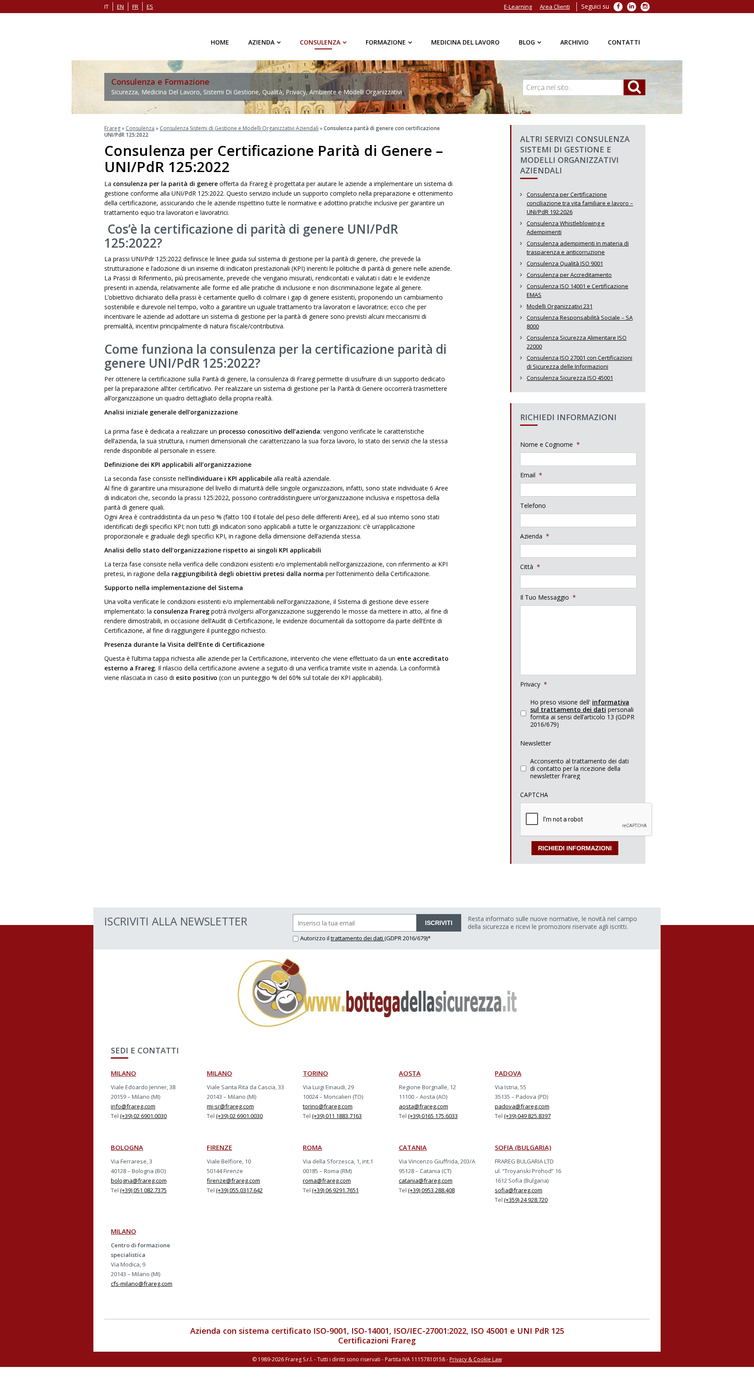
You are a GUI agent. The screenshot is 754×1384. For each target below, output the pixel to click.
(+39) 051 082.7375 (143, 1195)
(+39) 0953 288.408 (431, 1195)
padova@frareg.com (522, 1111)
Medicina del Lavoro (465, 42)
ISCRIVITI (438, 928)
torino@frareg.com (328, 1111)
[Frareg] (124, 39)
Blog (527, 42)
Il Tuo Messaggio (548, 603)
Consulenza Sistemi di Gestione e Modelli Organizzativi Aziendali (239, 133)
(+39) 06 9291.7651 (335, 1195)
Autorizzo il (315, 943)
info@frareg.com (133, 1111)
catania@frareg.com (425, 1186)
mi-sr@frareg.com (230, 1111)
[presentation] (586, 825)
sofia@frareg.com (518, 1195)
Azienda (261, 42)
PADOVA (508, 1078)
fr (135, 6)
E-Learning (518, 6)
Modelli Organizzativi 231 (560, 311)
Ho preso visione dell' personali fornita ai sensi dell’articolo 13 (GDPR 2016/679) (582, 718)
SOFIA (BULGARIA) (523, 1152)
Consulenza (320, 42)
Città (530, 572)
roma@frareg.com (327, 1186)
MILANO (123, 1078)
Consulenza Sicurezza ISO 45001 (570, 383)
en (120, 6)
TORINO (315, 1078)
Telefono (533, 511)
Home (220, 42)
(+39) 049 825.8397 (527, 1121)
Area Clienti (555, 6)
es (150, 6)
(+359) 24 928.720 (526, 1205)
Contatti (624, 42)
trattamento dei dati (357, 943)
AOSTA (410, 1078)
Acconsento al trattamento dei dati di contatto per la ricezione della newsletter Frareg (579, 774)
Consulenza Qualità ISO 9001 (565, 269)
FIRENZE (219, 1152)
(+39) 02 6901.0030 (143, 1121)
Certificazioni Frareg (377, 1345)
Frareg (112, 133)
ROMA (312, 1152)
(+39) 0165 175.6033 (433, 1121)
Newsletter (535, 748)
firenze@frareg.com (233, 1186)
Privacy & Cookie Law (475, 1364)
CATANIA (413, 1152)
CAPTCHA (534, 800)
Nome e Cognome (550, 450)
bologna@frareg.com (139, 1186)
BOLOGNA (127, 1152)
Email (531, 480)
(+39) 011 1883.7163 (337, 1121)
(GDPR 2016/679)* (407, 943)
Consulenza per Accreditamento (569, 280)
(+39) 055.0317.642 (239, 1195)
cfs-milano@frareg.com (141, 1289)
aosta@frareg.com (423, 1111)
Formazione (386, 42)
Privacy (533, 690)
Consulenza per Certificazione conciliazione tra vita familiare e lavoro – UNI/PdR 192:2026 (580, 208)
